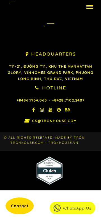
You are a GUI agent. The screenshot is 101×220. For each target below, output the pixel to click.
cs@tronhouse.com (54, 120)
